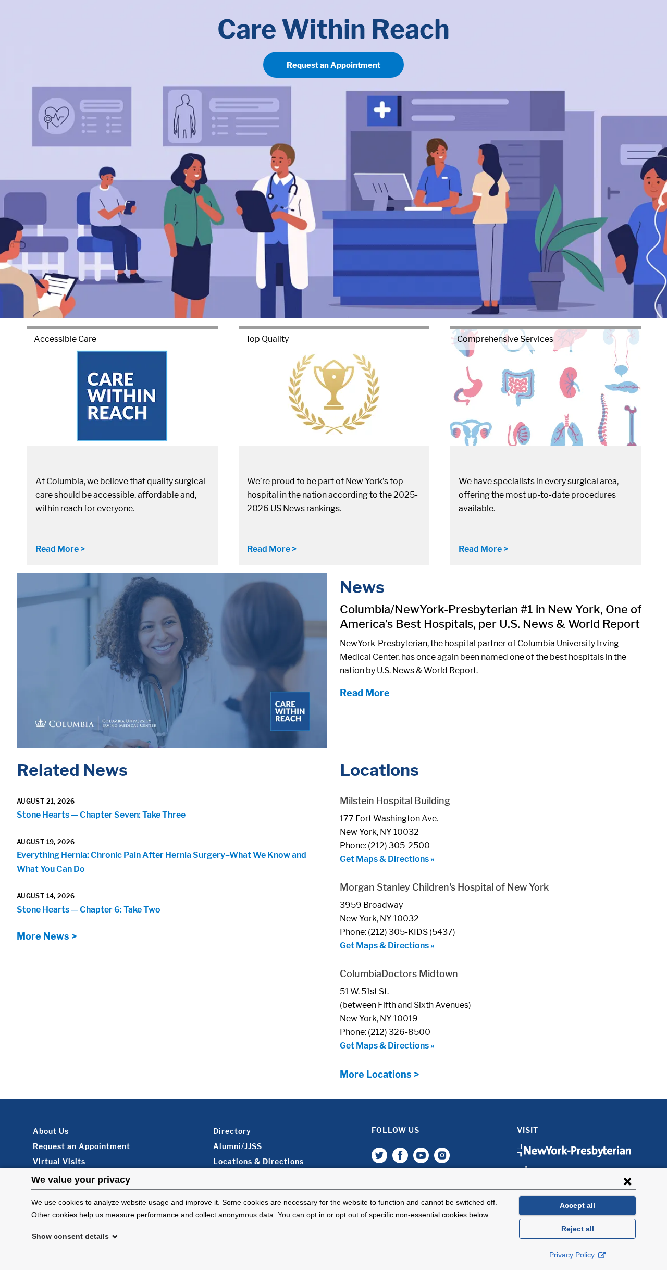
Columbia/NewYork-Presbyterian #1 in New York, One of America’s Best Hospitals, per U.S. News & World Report (490, 616)
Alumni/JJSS (237, 1146)
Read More (365, 692)
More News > (47, 936)
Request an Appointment (333, 65)
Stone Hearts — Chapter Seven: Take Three (101, 815)
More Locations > (379, 1074)
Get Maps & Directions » (387, 859)
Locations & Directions (258, 1161)
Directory (232, 1131)
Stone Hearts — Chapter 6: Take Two (88, 910)
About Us (51, 1131)
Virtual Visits (59, 1161)
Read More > (60, 549)
